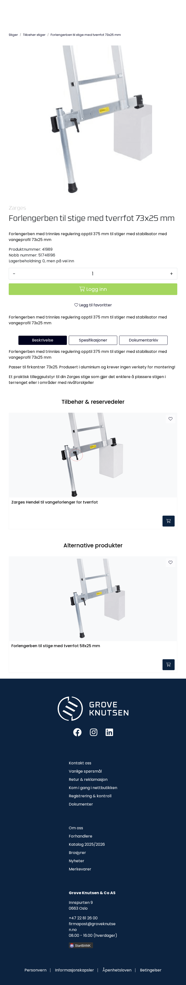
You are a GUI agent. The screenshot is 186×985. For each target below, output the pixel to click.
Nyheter (76, 861)
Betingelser (151, 970)
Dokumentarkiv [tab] (143, 340)
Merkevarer (80, 869)
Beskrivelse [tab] (42, 340)
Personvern (35, 970)
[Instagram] (93, 732)
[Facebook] (77, 732)
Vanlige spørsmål (85, 771)
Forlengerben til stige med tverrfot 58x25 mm (55, 646)
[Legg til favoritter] (170, 419)
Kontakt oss (80, 763)
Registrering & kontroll (90, 796)
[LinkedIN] (109, 732)
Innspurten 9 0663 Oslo (81, 905)
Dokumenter (81, 804)
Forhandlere (80, 836)
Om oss (76, 828)
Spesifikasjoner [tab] (93, 340)
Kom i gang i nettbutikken (93, 788)
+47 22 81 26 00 (83, 918)
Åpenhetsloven (117, 970)
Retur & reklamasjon (88, 779)
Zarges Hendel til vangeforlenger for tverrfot (54, 502)
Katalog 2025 (81, 844)
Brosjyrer (77, 852)
